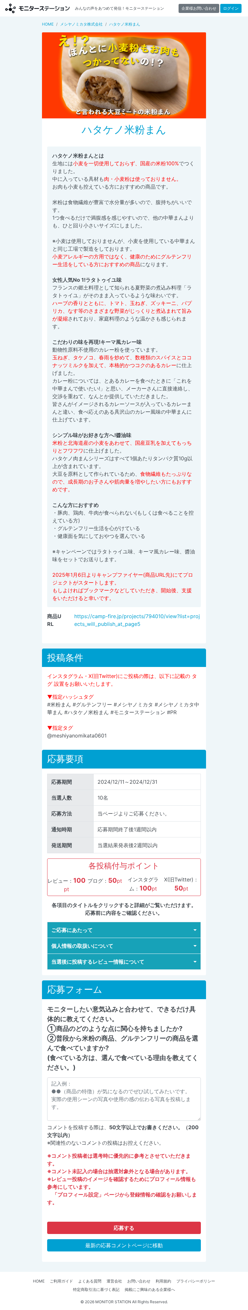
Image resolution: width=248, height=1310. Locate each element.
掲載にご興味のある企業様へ (150, 1289)
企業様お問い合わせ (198, 8)
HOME (39, 1281)
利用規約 (163, 1281)
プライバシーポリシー (195, 1281)
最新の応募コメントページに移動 (124, 1245)
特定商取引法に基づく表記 (96, 1289)
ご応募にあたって (72, 930)
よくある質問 (89, 1281)
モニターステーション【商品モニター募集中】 (37, 8)
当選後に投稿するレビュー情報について (97, 961)
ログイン (231, 8)
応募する (124, 1228)
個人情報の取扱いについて (82, 946)
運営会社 (114, 1281)
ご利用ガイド (61, 1281)
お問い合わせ (138, 1281)
